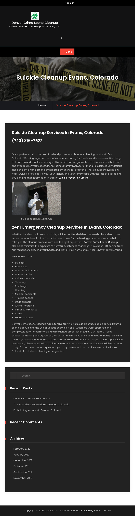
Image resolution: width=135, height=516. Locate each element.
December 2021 (23, 460)
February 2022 (22, 448)
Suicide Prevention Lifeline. (74, 177)
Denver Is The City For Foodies (32, 398)
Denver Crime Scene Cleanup (35, 23)
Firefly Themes (102, 510)
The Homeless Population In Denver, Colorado (41, 404)
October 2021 (21, 466)
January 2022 (21, 454)
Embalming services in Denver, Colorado (38, 410)
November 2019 (23, 478)
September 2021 (23, 472)
